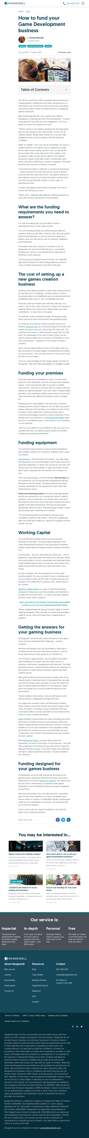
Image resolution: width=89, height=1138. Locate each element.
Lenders (35, 1001)
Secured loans (32, 326)
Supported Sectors (40, 985)
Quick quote (9, 985)
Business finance (39, 980)
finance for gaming (48, 780)
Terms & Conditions (12, 1015)
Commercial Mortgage (54, 417)
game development (35, 46)
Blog (28, 11)
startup (48, 46)
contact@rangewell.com (66, 974)
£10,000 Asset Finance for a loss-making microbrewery (23, 889)
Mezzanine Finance (31, 740)
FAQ (34, 996)
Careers (7, 974)
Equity (21, 719)
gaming (22, 46)
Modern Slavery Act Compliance (17, 1021)
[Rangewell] (14, 3)
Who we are (9, 969)
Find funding (9, 980)
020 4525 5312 (62, 969)
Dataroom (36, 991)
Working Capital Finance (28, 589)
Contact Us (9, 991)
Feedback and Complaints (58, 1015)
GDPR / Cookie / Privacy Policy (33, 1015)
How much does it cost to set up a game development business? (61, 855)
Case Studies (37, 974)
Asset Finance (24, 459)
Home (21, 11)
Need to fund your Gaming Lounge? (25, 854)
